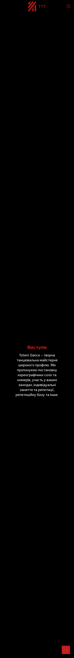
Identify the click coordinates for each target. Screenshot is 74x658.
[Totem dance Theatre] (37, 6)
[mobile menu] (68, 6)
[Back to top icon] (66, 650)
